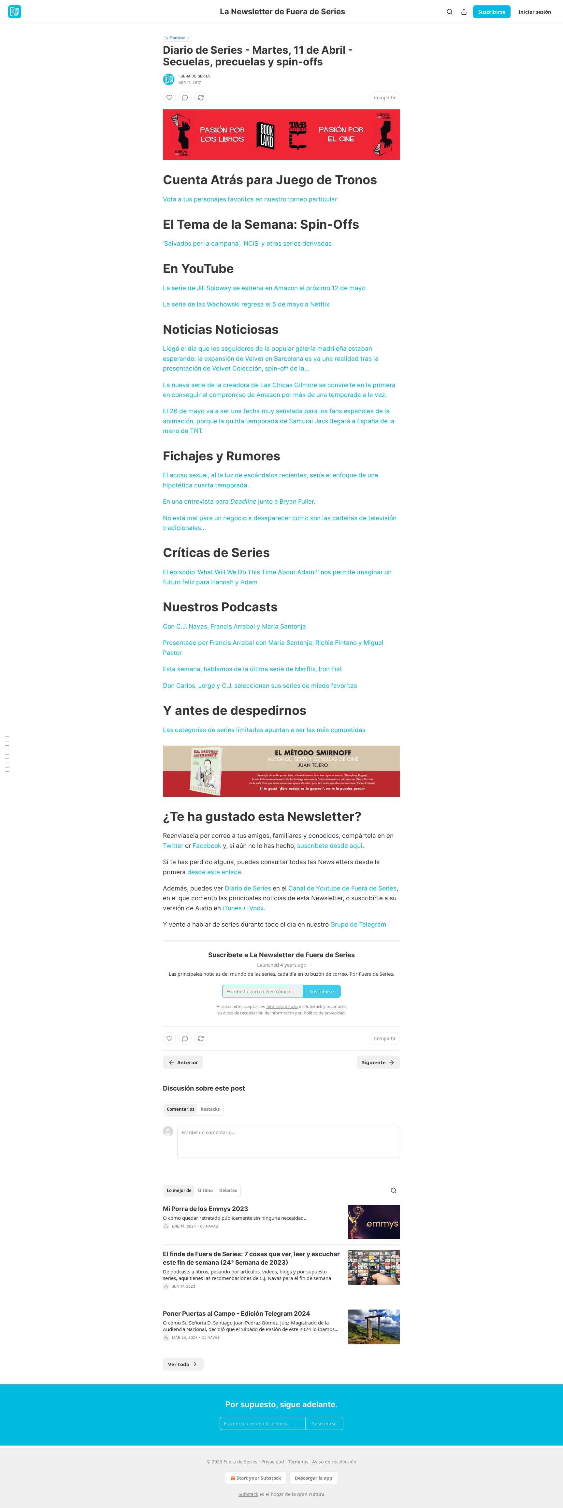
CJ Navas (209, 1226)
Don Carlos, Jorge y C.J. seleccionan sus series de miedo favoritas (260, 685)
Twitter (173, 845)
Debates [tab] (228, 1190)
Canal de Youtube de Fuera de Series (342, 888)
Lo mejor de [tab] (179, 1190)
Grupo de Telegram (358, 924)
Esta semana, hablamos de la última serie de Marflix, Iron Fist (252, 669)
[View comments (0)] (185, 97)
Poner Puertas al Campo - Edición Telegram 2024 (236, 1313)
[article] (281, 1222)
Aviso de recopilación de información (258, 1013)
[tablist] (193, 1109)
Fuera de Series (194, 76)
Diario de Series (248, 888)
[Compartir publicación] (463, 11)
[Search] (449, 11)
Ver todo (178, 1364)
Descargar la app (313, 1478)
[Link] (154, 179)
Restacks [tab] (210, 1109)
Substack (248, 1494)
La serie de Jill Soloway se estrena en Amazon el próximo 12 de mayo (264, 288)
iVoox (255, 908)
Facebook (207, 845)
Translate (177, 37)
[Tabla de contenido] (7, 753)
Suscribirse (491, 11)
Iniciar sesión (534, 11)
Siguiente (374, 1062)
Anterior (187, 1062)
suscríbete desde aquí (329, 845)
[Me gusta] (169, 97)
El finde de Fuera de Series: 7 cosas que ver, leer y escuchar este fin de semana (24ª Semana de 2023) (251, 1258)
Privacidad (272, 1462)
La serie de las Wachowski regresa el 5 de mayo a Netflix (246, 304)
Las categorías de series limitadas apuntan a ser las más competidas (264, 730)
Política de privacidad (324, 1013)
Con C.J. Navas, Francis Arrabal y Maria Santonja (234, 626)
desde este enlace (214, 872)
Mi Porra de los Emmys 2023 (205, 1209)
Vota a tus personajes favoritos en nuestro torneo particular (250, 199)
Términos (298, 1462)
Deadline (243, 501)
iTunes (232, 908)
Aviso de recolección (334, 1462)
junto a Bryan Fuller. (286, 501)
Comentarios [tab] (180, 1109)
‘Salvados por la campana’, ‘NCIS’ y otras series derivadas (247, 243)
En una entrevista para (196, 501)
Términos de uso (282, 1006)
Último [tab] (205, 1190)
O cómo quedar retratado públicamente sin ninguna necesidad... (235, 1218)
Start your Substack (259, 1478)
